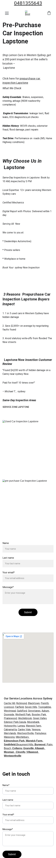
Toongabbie (44, 707)
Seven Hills (31, 707)
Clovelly (20, 752)
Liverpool (9, 707)
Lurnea (21, 725)
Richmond (21, 703)
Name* (5, 785)
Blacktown (34, 703)
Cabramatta (10, 729)
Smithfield (10, 744)
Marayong (9, 737)
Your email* (8, 572)
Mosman (9, 752)
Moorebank (33, 722)
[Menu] (7, 13)
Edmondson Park (14, 740)
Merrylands (10, 733)
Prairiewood (10, 718)
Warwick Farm (33, 725)
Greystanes (34, 710)
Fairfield (19, 707)
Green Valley (40, 718)
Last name (8, 557)
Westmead (10, 710)
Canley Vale (24, 729)
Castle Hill (9, 703)
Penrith (45, 703)
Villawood (32, 752)
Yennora (36, 729)
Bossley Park (39, 714)
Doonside (9, 714)
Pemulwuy (40, 733)
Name (5, 543)
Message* (8, 587)
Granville (28, 748)
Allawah (39, 748)
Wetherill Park (23, 714)
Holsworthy (10, 725)
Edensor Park (11, 722)
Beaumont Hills (24, 744)
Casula (22, 722)
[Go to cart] (49, 13)
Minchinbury (22, 737)
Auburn (45, 710)
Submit (28, 612)
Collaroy (17, 748)
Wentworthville (25, 733)
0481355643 (28, 3)
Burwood (40, 744)
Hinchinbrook (25, 718)
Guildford (22, 710)
